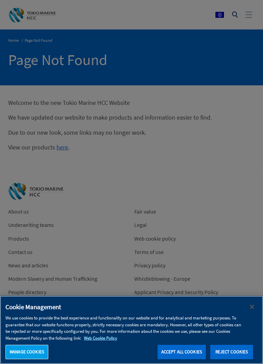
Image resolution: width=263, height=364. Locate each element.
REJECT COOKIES (231, 352)
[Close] (252, 306)
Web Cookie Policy (100, 338)
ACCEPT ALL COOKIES (181, 352)
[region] (131, 330)
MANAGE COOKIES (27, 352)
